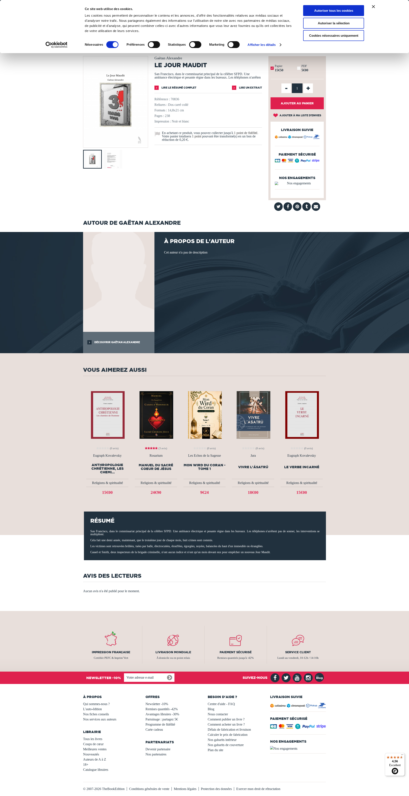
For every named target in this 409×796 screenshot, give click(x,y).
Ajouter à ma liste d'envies (300, 115)
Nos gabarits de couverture (226, 745)
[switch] (154, 44)
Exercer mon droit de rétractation (258, 789)
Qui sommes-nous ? (96, 704)
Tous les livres (92, 739)
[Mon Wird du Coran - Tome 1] (204, 414)
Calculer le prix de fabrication (228, 734)
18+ (85, 764)
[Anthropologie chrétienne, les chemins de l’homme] (107, 414)
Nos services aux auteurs (99, 719)
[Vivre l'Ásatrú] (253, 414)
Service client (298, 652)
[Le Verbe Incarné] (301, 414)
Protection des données (216, 789)
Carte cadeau (154, 729)
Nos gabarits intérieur (222, 740)
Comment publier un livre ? (226, 719)
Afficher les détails (262, 45)
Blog (211, 709)
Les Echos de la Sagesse (204, 455)
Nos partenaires (155, 754)
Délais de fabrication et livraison (229, 729)
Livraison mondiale (173, 652)
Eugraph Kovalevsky (107, 455)
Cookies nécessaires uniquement (333, 35)
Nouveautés (91, 754)
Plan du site (215, 750)
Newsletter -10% (156, 704)
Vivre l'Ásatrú (253, 467)
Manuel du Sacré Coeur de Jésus (156, 467)
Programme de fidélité (160, 724)
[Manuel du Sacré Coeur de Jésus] (155, 414)
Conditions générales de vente (149, 789)
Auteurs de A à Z (94, 759)
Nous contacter (218, 714)
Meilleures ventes (95, 749)
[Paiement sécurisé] (297, 161)
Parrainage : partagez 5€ (161, 719)
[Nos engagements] (297, 183)
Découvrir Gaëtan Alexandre (117, 342)
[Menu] (402, 755)
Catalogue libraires (95, 769)
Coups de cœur (93, 744)
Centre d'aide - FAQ (221, 704)
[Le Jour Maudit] (115, 144)
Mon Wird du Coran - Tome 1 (205, 467)
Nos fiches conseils (96, 714)
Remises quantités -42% (161, 709)
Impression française (111, 652)
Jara (253, 455)
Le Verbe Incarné (301, 467)
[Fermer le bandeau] (373, 6)
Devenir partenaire (157, 749)
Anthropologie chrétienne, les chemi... (107, 468)
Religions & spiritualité (107, 483)
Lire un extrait (250, 87)
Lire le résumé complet (178, 87)
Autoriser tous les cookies (333, 10)
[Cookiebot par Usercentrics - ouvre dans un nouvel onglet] (56, 45)
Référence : (162, 99)
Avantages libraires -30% (162, 714)
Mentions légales (185, 789)
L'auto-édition (92, 709)
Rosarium (156, 455)
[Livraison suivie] (297, 138)
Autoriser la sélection (334, 23)
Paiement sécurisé (236, 652)
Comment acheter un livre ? (226, 724)
